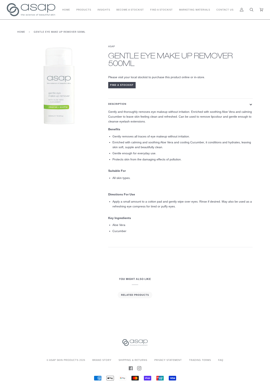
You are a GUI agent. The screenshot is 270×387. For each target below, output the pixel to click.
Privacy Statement (168, 360)
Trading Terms (200, 360)
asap (111, 46)
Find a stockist (122, 85)
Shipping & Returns (133, 360)
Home (21, 32)
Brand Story (101, 360)
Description (117, 104)
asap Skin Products (63, 360)
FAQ (220, 360)
